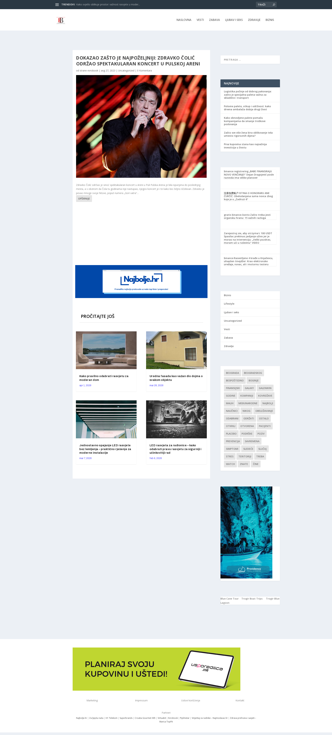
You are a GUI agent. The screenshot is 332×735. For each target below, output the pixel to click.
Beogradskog (253, 372)
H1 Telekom (111, 718)
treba (260, 456)
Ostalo (264, 418)
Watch (230, 464)
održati (248, 418)
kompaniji (246, 395)
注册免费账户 (231, 193)
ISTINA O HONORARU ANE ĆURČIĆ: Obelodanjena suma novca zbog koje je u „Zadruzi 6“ (248, 196)
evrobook (92, 70)
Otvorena (247, 426)
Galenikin (265, 388)
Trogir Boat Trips (251, 598)
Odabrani (232, 418)
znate (244, 464)
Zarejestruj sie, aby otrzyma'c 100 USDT (248, 233)
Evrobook (173, 718)
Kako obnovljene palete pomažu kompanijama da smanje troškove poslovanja (244, 121)
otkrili (230, 426)
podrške (247, 433)
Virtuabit (162, 718)
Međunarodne (247, 403)
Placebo (231, 433)
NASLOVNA (184, 20)
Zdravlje (254, 20)
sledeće (248, 448)
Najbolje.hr (81, 718)
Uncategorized (126, 70)
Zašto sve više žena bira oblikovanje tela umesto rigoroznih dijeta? (248, 134)
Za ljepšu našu (96, 718)
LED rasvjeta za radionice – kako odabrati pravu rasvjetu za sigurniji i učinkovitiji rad (175, 449)
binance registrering (236, 171)
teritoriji (244, 456)
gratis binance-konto (237, 214)
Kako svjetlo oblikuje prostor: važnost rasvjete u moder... (108, 4)
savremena (252, 441)
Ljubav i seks (234, 20)
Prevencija (233, 441)
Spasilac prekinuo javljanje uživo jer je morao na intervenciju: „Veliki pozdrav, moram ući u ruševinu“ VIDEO (247, 239)
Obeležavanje (264, 410)
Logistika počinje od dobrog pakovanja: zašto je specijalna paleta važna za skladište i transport (248, 94)
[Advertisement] (142, 233)
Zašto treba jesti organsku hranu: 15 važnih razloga (247, 216)
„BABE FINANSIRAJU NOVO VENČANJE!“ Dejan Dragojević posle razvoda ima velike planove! (249, 174)
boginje (254, 380)
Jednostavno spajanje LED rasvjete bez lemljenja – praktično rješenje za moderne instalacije (105, 449)
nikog (246, 410)
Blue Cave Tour (229, 598)
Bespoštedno (235, 380)
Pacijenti (265, 426)
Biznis (270, 20)
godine (230, 395)
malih (229, 403)
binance (228, 258)
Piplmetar (184, 718)
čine (256, 464)
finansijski (233, 388)
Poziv (261, 433)
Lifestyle (229, 303)
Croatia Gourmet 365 (145, 718)
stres (229, 456)
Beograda (232, 372)
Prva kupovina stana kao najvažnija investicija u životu (245, 146)
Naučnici (232, 410)
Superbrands (126, 718)
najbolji (267, 403)
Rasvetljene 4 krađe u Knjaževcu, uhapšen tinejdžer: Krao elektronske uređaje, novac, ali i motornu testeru (248, 261)
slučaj (262, 448)
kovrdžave (265, 395)
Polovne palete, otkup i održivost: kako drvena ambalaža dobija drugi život (247, 108)
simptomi (232, 448)
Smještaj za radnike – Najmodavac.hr (210, 718)
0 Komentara (144, 70)
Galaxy (249, 388)
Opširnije (84, 198)
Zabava (214, 20)
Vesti (200, 20)
